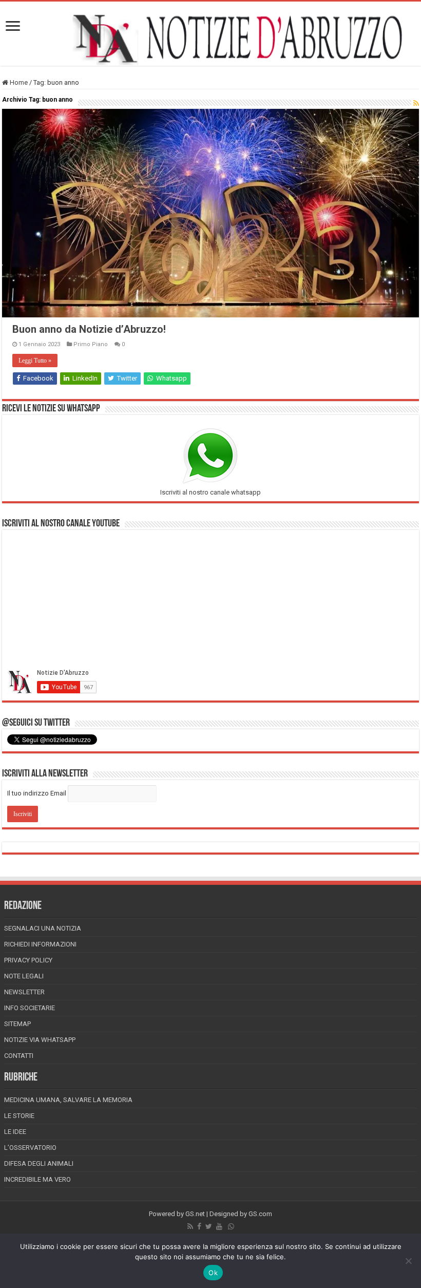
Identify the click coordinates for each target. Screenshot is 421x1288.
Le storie (19, 1116)
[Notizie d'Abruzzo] (210, 39)
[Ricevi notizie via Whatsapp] (231, 1226)
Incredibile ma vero (37, 1179)
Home (18, 82)
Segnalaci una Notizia (42, 928)
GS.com (260, 1214)
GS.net (195, 1214)
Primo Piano (90, 344)
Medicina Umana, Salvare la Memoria (68, 1100)
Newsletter (24, 992)
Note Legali (24, 976)
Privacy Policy (28, 960)
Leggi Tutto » (34, 360)
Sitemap (17, 1024)
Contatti (18, 1055)
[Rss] (190, 1226)
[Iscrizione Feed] (416, 103)
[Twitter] (208, 1226)
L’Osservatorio (30, 1147)
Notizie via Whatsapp (39, 1040)
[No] (408, 1261)
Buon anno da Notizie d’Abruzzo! (89, 329)
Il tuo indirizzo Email (36, 793)
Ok (213, 1272)
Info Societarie (29, 1008)
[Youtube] (219, 1226)
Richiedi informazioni (40, 944)
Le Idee (15, 1131)
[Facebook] (199, 1226)
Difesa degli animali (38, 1163)
